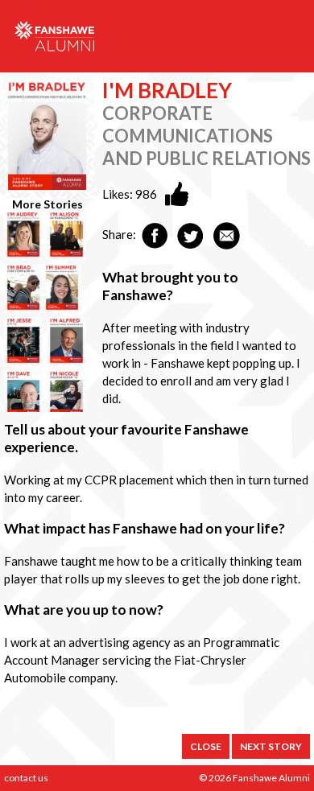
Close (205, 746)
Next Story (271, 746)
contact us (26, 778)
